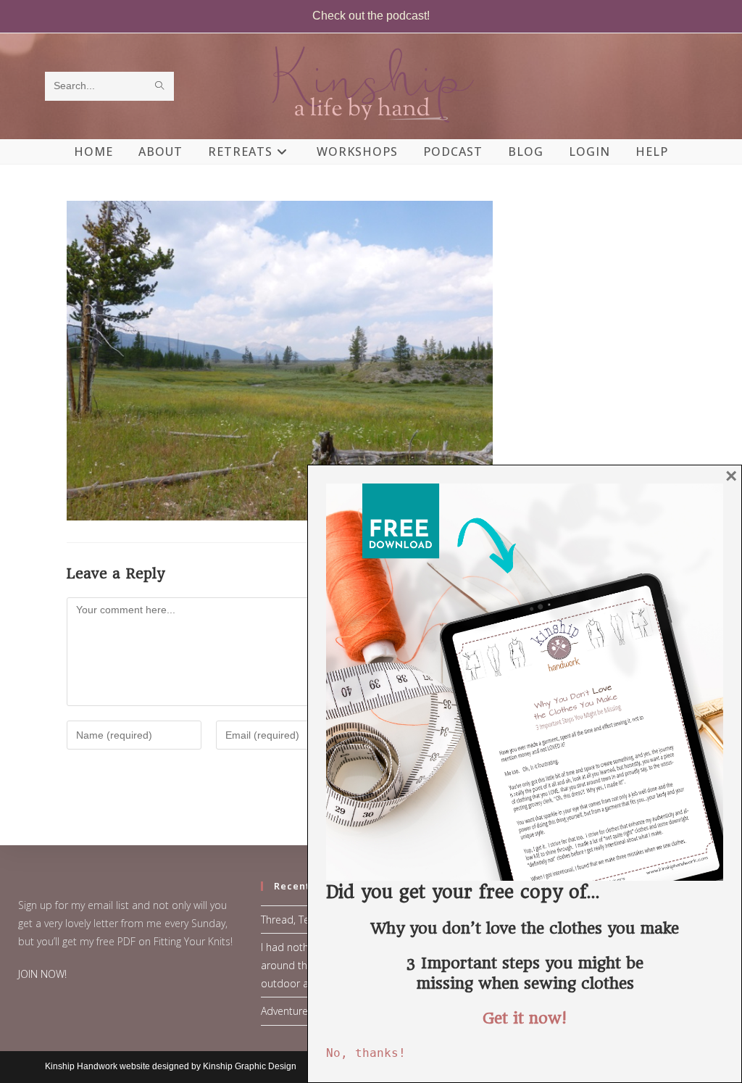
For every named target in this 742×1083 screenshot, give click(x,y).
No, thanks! (366, 1053)
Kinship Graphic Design (249, 1066)
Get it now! (525, 1018)
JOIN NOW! (42, 974)
